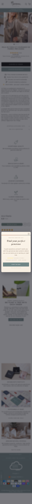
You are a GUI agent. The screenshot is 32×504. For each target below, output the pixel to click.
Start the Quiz (16, 264)
